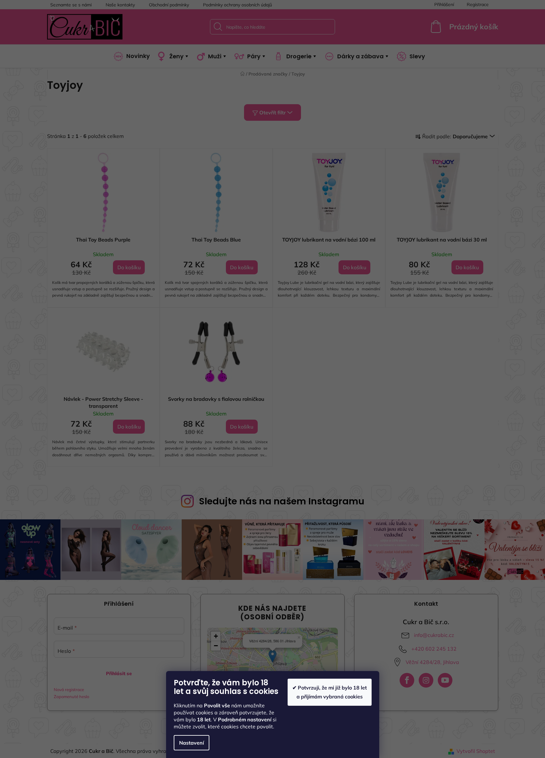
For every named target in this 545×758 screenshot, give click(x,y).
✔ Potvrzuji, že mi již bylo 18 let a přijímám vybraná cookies (329, 691)
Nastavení (191, 743)
